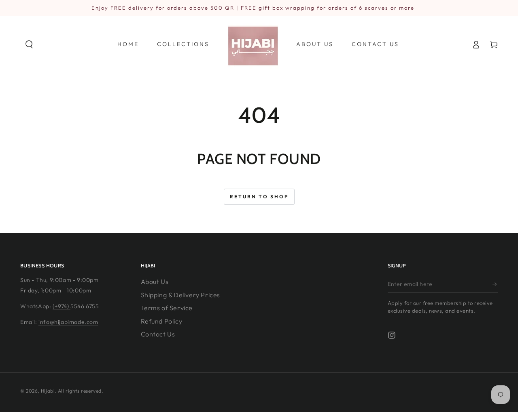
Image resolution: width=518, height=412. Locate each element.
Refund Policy (162, 321)
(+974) (61, 306)
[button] (29, 44)
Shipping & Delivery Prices (181, 295)
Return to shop (259, 196)
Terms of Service (167, 308)
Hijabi (48, 391)
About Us (155, 281)
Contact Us (158, 334)
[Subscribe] (495, 284)
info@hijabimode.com (68, 322)
